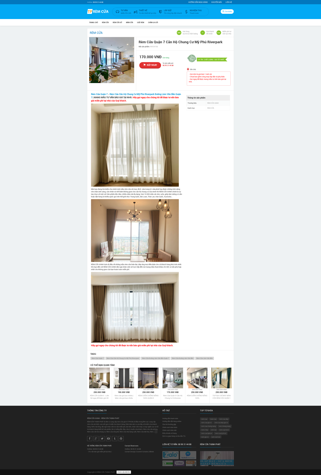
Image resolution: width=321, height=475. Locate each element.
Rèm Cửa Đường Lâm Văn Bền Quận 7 (155, 358)
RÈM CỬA (105, 22)
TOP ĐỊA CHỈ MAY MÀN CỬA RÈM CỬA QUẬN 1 (222, 396)
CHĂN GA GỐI (153, 22)
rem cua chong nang (208, 426)
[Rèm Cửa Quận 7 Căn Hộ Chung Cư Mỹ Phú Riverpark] (111, 60)
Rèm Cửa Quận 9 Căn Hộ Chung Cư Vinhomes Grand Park (172, 396)
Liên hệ (229, 2)
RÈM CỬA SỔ (117, 22)
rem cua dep (223, 419)
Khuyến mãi (216, 2)
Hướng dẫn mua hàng (198, 2)
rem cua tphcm (206, 433)
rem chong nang (224, 426)
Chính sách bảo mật (169, 430)
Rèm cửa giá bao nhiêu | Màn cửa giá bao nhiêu (124, 396)
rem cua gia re (206, 422)
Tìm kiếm (228, 11)
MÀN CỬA (129, 22)
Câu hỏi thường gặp (169, 424)
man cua (213, 419)
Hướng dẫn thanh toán (170, 418)
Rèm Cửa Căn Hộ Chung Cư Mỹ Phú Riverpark (123, 358)
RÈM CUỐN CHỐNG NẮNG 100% (197, 396)
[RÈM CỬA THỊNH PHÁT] (97, 12)
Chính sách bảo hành (169, 427)
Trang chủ (93, 22)
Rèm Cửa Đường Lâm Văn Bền (182, 358)
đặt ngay (152, 64)
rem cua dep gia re (221, 422)
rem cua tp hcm (220, 433)
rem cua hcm (224, 430)
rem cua (204, 419)
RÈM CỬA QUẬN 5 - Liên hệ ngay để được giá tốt (99, 396)
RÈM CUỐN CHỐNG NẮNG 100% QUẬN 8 (148, 396)
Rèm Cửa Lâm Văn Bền (204, 358)
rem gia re (205, 437)
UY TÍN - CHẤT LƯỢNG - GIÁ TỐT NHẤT (211, 59)
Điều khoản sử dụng (169, 433)
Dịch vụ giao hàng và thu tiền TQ (173, 436)
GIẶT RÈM (140, 22)
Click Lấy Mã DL (123, 472)
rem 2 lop (204, 430)
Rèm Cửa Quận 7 (99, 94)
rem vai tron (216, 437)
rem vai (213, 430)
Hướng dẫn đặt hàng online (171, 421)
